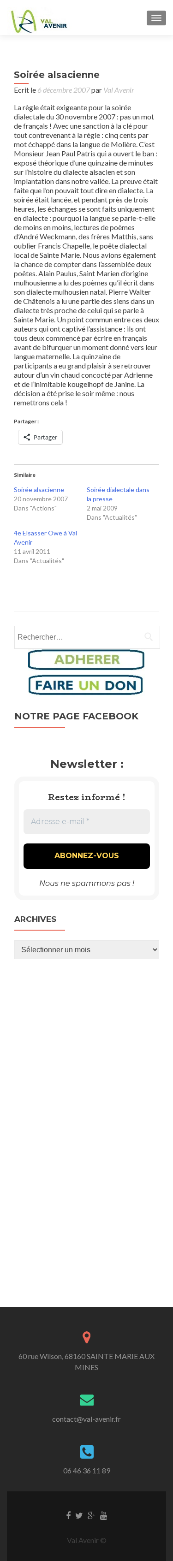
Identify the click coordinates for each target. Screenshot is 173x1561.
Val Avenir (118, 89)
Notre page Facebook (76, 716)
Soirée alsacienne (39, 489)
